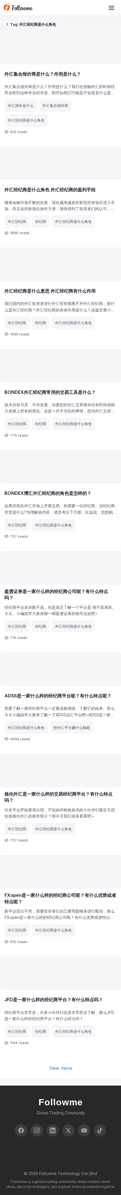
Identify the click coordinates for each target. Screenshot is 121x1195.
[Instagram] (37, 1130)
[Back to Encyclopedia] (7, 24)
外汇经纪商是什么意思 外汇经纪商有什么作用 (50, 291)
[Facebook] (21, 1130)
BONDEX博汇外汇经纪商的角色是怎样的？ (48, 493)
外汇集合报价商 (55, 105)
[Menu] (111, 8)
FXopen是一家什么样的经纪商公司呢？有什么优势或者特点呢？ (60, 898)
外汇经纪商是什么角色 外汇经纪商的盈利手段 (50, 189)
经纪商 (40, 221)
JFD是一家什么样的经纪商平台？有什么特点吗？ (54, 999)
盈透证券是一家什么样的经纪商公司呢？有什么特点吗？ (56, 594)
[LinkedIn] (52, 1130)
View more (60, 1068)
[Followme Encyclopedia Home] (18, 8)
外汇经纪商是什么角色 (26, 120)
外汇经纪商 (17, 221)
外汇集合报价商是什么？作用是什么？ (43, 74)
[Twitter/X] (68, 1130)
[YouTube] (84, 1130)
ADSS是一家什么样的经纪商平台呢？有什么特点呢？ (58, 695)
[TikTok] (100, 1130)
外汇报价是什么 (20, 105)
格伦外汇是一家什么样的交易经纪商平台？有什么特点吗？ (59, 797)
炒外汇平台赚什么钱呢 (71, 727)
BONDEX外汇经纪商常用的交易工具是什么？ (50, 392)
